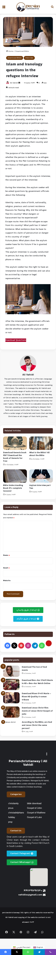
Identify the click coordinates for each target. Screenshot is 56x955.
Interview (29, 57)
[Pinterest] (21, 646)
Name (6, 555)
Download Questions (15, 340)
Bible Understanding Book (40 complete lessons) (13, 488)
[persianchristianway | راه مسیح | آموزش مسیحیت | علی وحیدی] (28, 7)
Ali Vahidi (14, 83)
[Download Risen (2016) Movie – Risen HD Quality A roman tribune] (11, 697)
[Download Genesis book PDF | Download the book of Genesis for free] (15, 443)
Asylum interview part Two (40, 487)
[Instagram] (28, 646)
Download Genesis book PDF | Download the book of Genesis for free (14, 457)
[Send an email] (19, 83)
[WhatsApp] (42, 646)
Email (6, 567)
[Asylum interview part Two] (41, 476)
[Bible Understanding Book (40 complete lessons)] (15, 476)
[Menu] (3, 8)
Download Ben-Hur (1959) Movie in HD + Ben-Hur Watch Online (37, 682)
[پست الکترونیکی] (49, 643)
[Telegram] (35, 646)
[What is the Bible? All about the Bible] (41, 443)
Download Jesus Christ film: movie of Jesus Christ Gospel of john (37, 711)
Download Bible (22, 51)
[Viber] (50, 952)
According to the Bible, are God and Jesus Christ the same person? (37, 725)
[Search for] (52, 8)
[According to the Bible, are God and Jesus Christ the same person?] (11, 726)
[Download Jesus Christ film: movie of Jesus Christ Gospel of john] (11, 712)
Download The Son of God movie (34, 669)
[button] (16, 794)
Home (10, 51)
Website (6, 580)
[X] (14, 646)
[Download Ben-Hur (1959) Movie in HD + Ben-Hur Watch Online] (11, 684)
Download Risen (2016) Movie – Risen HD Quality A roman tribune (36, 697)
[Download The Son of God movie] (11, 671)
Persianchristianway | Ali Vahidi (28, 763)
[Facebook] (7, 646)
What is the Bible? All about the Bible (39, 454)
